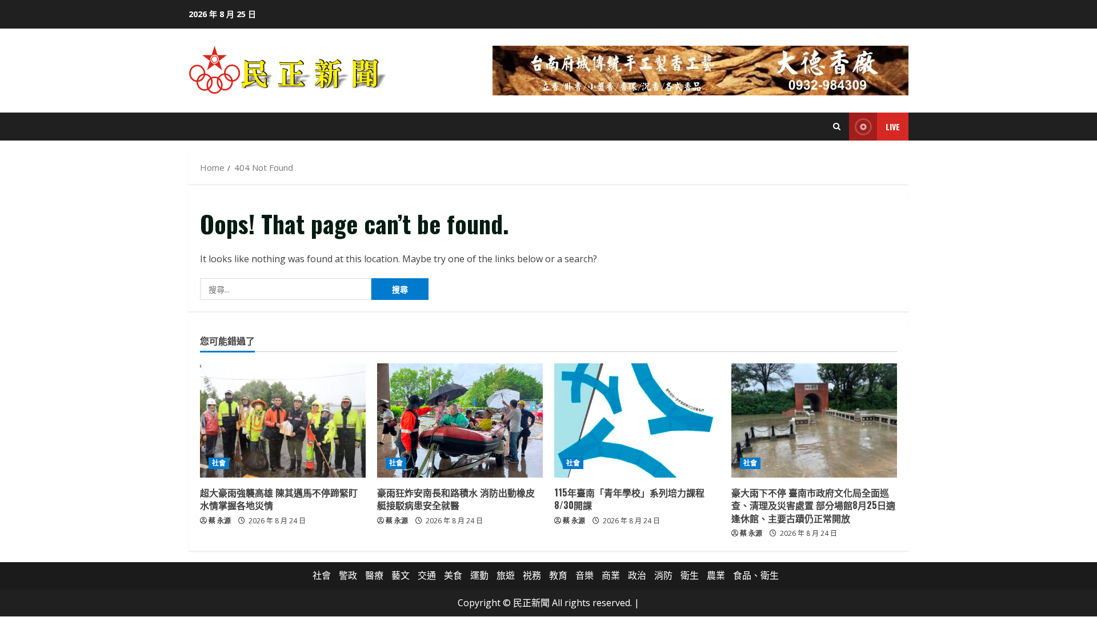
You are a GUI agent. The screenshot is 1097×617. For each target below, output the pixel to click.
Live (893, 127)
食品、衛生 (756, 575)
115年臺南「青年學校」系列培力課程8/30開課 (629, 499)
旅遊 (506, 575)
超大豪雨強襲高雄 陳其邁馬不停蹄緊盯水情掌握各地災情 (279, 499)
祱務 (532, 575)
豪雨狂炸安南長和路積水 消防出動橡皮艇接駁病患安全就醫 (456, 499)
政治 (637, 575)
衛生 (689, 575)
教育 (558, 575)
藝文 (400, 575)
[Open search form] (836, 126)
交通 (427, 575)
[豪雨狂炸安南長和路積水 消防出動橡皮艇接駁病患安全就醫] (460, 420)
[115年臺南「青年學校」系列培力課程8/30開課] (637, 420)
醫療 (374, 575)
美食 (453, 575)
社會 (219, 463)
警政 (348, 575)
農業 (716, 575)
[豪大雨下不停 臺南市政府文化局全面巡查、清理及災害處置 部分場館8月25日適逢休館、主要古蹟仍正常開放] (814, 420)
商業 (611, 575)
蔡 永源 (220, 521)
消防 (663, 575)
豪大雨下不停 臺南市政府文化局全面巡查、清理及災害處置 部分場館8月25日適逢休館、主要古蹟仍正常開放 (813, 505)
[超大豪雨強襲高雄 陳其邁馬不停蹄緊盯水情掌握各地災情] (283, 420)
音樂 (584, 575)
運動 (479, 575)
